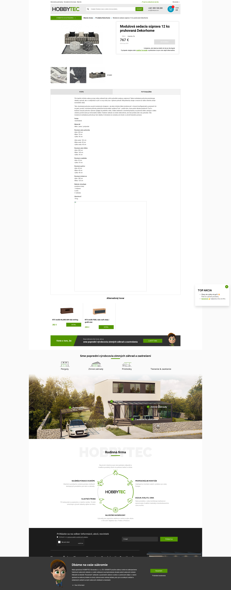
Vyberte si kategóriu (65, 18)
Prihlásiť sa (169, 539)
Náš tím (79, 2)
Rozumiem (158, 571)
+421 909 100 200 (155, 8)
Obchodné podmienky (57, 2)
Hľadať (139, 9)
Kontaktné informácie (70, 2)
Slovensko (176, 2)
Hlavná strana (88, 18)
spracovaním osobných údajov (77, 537)
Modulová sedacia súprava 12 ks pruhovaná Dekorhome (130, 18)
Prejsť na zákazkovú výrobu (150, 2)
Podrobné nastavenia (159, 575)
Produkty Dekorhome (102, 18)
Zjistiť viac (152, 341)
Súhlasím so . (73, 537)
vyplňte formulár (142, 50)
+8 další (109, 75)
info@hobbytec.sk (153, 10)
